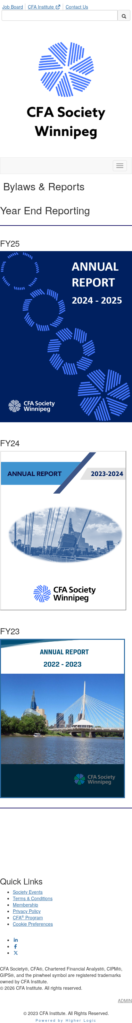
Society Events (28, 892)
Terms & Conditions (33, 898)
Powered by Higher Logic (66, 1020)
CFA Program (28, 917)
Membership (25, 904)
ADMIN (125, 1000)
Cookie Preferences (33, 924)
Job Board (12, 7)
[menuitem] (14, 6)
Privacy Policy (27, 911)
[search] (124, 15)
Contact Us (77, 7)
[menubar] (47, 6)
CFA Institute (41, 7)
